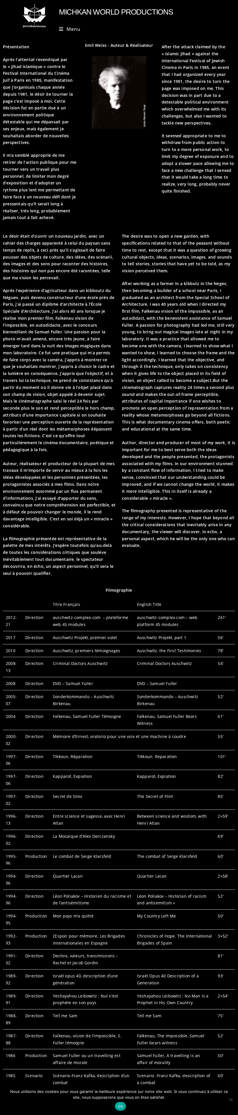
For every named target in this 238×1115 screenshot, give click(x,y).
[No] (231, 1099)
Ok (120, 1106)
